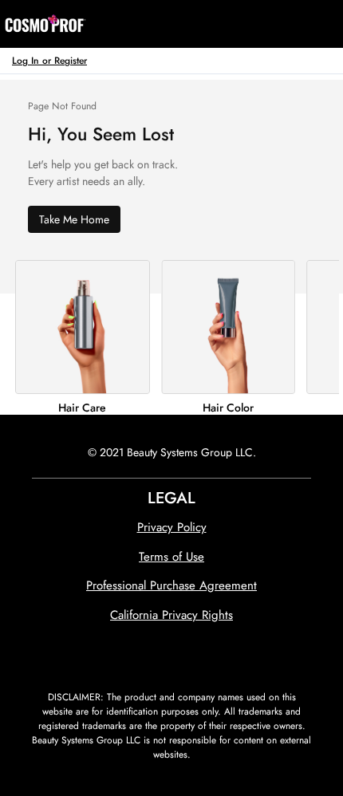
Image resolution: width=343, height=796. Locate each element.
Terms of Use (171, 556)
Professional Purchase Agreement (171, 585)
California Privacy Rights (171, 615)
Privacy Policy (172, 527)
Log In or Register (49, 60)
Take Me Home (74, 219)
